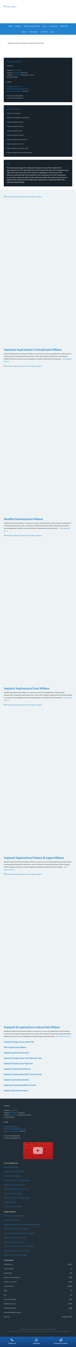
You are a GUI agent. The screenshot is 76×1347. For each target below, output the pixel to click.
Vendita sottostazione (14, 113)
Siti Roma (67, 1331)
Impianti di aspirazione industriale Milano (32, 1027)
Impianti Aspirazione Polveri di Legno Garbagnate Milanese (22, 1224)
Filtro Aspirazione (32, 175)
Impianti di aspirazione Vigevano (18, 1063)
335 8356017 (17, 72)
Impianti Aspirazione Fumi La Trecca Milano (17, 1251)
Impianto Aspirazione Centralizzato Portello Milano (19, 1246)
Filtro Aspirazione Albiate (39, 177)
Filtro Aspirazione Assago (15, 168)
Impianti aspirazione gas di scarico (17, 139)
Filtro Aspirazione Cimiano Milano (14, 1216)
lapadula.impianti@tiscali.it (15, 91)
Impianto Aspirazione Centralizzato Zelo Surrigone (19, 1233)
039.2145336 (17, 70)
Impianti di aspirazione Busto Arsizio (20, 1085)
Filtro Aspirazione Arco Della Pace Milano (47, 180)
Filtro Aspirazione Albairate (22, 177)
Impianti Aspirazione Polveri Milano (14, 1185)
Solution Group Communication (53, 1331)
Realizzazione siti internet (34, 1331)
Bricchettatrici (54, 172)
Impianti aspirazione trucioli (15, 144)
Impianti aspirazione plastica (15, 135)
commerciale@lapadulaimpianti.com (17, 89)
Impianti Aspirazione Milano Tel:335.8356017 (38, 3)
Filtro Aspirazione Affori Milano (23, 180)
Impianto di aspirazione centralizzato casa (19, 152)
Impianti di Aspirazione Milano (13, 1193)
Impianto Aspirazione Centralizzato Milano (33, 349)
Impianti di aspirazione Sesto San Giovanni (23, 1074)
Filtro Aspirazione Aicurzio (28, 170)
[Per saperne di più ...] (64, 1036)
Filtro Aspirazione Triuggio (12, 1220)
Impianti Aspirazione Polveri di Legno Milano (34, 857)
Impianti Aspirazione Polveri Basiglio (15, 1237)
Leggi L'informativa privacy (28, 1329)
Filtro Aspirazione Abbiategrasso (38, 172)
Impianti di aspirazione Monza (17, 1069)
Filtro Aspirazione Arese (44, 170)
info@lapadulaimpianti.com (15, 86)
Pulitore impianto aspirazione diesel (17, 148)
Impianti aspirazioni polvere (15, 122)
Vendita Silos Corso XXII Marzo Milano (15, 1255)
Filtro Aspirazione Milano (15, 1047)
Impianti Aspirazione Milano (12, 1176)
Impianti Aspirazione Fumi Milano (26, 688)
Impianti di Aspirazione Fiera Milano (14, 1242)
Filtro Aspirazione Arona (46, 175)
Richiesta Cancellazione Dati (47, 1329)
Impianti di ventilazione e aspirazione (18, 117)
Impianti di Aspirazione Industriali (19, 1042)
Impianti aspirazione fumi (14, 131)
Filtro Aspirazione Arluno (19, 172)
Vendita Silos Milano (10, 1202)
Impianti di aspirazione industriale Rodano (16, 1229)
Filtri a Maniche (53, 168)
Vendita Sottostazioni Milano (23, 519)
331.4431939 (17, 75)
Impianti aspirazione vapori (15, 126)
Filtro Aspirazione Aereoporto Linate (36, 168)
